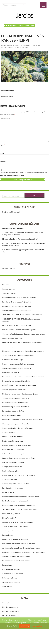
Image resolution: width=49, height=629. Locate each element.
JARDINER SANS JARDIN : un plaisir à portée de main (22, 315)
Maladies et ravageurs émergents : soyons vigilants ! (21, 497)
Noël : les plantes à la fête (11, 415)
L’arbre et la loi (21, 228)
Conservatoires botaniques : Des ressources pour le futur (23, 334)
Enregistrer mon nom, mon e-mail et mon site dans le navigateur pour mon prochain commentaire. (23, 174)
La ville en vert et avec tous (12, 437)
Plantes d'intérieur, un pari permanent (16, 556)
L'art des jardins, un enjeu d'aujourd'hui (16, 302)
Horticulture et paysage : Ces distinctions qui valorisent (23, 351)
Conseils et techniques (11, 569)
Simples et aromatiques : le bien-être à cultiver (19, 509)
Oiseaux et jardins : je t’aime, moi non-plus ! (18, 522)
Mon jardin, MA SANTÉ (10, 372)
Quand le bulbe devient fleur (13, 338)
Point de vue (7, 586)
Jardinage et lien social (10, 531)
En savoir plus (36, 626)
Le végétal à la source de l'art (13, 411)
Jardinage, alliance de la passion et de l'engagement (21, 548)
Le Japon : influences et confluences (16, 561)
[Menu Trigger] (43, 5)
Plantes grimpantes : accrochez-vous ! (16, 310)
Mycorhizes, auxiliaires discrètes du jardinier (18, 544)
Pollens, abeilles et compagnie (13, 454)
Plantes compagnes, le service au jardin (16, 368)
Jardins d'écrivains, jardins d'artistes (15, 398)
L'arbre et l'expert (8, 492)
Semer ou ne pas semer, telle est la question (18, 364)
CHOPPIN (6, 250)
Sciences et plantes (9, 578)
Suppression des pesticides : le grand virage (18, 458)
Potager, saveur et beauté (12, 467)
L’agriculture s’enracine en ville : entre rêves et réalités (22, 420)
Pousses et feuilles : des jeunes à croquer (17, 428)
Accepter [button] (25, 626)
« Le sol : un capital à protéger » (13, 462)
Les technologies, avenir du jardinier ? (16, 407)
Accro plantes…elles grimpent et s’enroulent (18, 475)
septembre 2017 (8, 268)
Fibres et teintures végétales (13, 449)
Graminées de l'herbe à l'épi (12, 360)
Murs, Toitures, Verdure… (11, 514)
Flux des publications (10, 607)
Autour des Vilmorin (9, 479)
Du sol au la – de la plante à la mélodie (16, 381)
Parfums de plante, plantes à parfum (15, 484)
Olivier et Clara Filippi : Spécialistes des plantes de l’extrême (21, 46)
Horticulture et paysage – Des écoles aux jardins (20, 394)
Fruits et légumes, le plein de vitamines (16, 445)
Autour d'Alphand (8, 432)
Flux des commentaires (10, 611)
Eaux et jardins (7, 535)
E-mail (3, 153)
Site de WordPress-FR (10, 616)
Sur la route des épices (10, 471)
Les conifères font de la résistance (15, 539)
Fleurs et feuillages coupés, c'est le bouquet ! (19, 298)
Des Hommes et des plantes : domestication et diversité (23, 377)
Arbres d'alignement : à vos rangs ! (15, 526)
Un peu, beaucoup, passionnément (15, 402)
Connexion (6, 603)
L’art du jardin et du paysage (12, 488)
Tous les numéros (9, 293)
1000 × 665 (18, 46)
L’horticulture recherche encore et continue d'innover (22, 342)
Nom (2, 145)
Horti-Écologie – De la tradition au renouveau (19, 385)
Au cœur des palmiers (10, 347)
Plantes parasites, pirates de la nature (16, 424)
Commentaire (5, 119)
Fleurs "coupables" (9, 518)
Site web (3, 162)
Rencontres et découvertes (12, 574)
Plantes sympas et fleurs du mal (14, 390)
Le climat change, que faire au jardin (15, 501)
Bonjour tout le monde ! (11, 212)
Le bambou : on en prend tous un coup (16, 306)
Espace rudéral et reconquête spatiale (16, 325)
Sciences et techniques (11, 582)
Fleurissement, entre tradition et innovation (18, 505)
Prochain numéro (8, 289)
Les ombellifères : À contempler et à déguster (19, 330)
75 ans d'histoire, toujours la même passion (18, 355)
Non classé (6, 285)
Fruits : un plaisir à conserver (12, 441)
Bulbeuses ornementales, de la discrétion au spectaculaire (23, 552)
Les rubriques (7, 565)
